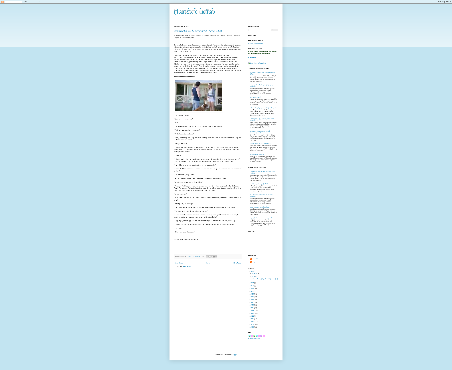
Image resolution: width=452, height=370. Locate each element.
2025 (252, 271)
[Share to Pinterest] (216, 256)
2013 (252, 313)
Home (208, 263)
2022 (252, 288)
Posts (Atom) (187, 266)
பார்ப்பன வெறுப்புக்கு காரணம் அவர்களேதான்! (263, 108)
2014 (252, 310)
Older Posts (237, 263)
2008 (252, 327)
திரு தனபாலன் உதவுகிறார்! (255, 43)
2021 (252, 291)
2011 (252, 319)
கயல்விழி (255, 259)
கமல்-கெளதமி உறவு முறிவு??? (259, 184)
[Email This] (207, 256)
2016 (252, 305)
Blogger (234, 355)
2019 (252, 297)
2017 (252, 302)
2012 (252, 316)
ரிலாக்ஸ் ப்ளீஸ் (194, 11)
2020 (252, 294)
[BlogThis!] (209, 256)
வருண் (254, 262)
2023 (252, 286)
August (254, 273)
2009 (252, 324)
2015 (252, 308)
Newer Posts (179, 263)
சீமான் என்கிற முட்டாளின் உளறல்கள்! (260, 143)
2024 (252, 283)
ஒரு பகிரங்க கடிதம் (255, 97)
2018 (252, 299)
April (253, 276)
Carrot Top (252, 57)
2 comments (196, 256)
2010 (252, 321)
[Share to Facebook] (214, 256)
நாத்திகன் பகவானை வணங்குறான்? (261, 218)
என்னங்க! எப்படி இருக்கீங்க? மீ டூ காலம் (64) (198, 30)
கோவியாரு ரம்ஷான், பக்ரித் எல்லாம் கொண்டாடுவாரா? (260, 132)
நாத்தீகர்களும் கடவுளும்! (257, 154)
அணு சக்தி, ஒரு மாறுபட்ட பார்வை (259, 207)
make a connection (254, 339)
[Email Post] (203, 256)
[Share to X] (211, 256)
